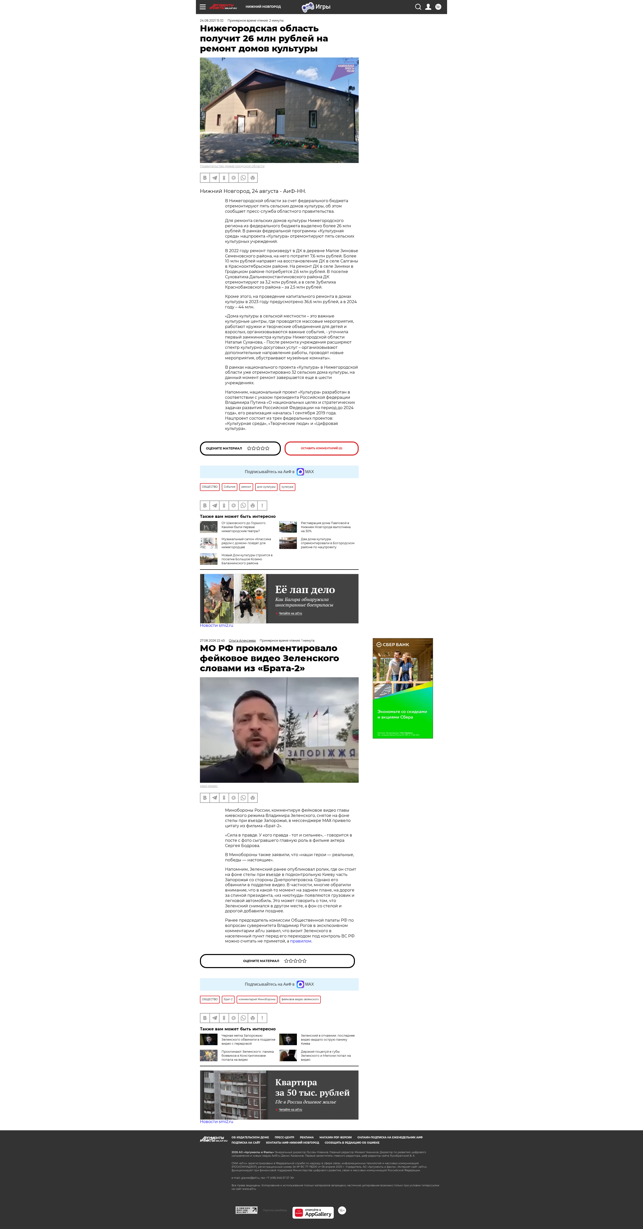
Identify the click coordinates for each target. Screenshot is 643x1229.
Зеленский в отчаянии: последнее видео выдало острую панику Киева (328, 1039)
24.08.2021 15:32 (212, 20)
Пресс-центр (284, 1137)
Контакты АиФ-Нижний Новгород (292, 1142)
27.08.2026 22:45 (212, 640)
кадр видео (209, 786)
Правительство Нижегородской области (232, 166)
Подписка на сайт (246, 1142)
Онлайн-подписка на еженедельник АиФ (390, 1137)
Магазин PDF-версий (335, 1137)
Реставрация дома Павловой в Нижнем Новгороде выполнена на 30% (326, 527)
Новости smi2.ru (216, 625)
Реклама (307, 1137)
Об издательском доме (250, 1137)
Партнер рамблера (275, 1210)
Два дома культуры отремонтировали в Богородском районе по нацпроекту (327, 543)
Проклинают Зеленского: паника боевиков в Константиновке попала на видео (248, 1056)
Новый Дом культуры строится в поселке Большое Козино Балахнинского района (247, 559)
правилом (300, 941)
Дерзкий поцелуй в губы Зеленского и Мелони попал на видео (326, 1056)
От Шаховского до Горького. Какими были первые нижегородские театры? (244, 527)
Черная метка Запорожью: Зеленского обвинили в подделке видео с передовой (248, 1039)
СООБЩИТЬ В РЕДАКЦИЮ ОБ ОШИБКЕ (352, 1142)
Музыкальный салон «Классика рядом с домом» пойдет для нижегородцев (246, 543)
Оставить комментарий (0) (321, 448)
